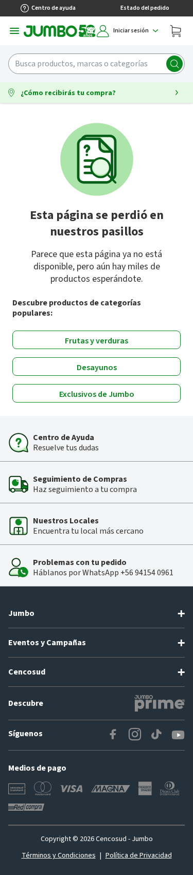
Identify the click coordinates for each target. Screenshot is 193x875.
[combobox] (96, 63)
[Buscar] (174, 64)
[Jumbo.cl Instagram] (135, 735)
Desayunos (97, 367)
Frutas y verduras (96, 341)
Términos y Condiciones (59, 855)
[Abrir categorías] (14, 31)
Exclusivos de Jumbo (96, 394)
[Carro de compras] (175, 31)
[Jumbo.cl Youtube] (178, 735)
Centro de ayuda (53, 8)
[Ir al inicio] (60, 31)
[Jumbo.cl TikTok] (156, 735)
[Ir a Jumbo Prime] (159, 703)
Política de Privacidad (139, 855)
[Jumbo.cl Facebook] (113, 735)
